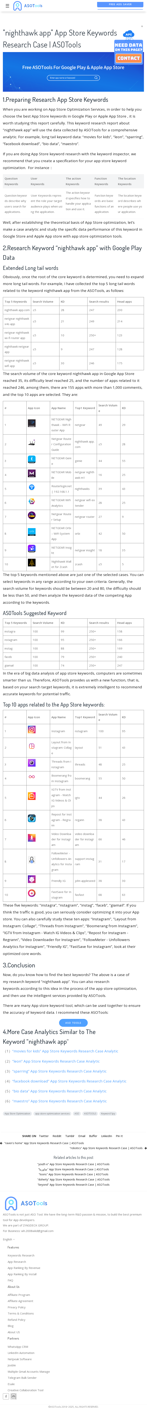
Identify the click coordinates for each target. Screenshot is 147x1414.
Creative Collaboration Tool (25, 1390)
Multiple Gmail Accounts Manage (29, 1371)
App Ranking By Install (22, 1274)
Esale (11, 1384)
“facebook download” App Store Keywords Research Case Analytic (69, 1081)
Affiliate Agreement (20, 1301)
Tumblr (70, 1136)
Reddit (57, 1136)
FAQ (10, 1280)
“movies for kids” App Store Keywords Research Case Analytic (65, 1051)
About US (14, 1332)
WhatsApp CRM (18, 1347)
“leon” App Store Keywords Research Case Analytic (56, 1061)
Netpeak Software (20, 1359)
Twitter (44, 1136)
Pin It (119, 1136)
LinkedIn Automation (21, 1353)
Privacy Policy (17, 1307)
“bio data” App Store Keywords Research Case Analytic (59, 1091)
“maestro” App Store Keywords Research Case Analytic (60, 1101)
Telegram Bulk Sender (22, 1378)
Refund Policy (16, 1320)
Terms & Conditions (21, 1313)
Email (81, 1136)
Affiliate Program (19, 1295)
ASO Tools (73, 1022)
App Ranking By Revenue (24, 1268)
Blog (11, 1326)
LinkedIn (106, 1136)
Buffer (93, 1136)
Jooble (12, 1365)
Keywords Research (21, 1255)
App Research (17, 1262)
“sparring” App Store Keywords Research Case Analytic (59, 1071)
